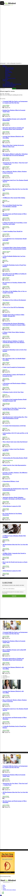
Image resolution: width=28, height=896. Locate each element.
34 (4, 559)
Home (4, 65)
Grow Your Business (9, 67)
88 (4, 542)
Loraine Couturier (6, 209)
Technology (7, 75)
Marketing (7, 70)
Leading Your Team (9, 68)
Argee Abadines (6, 242)
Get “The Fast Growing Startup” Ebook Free (12, 84)
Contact (4, 888)
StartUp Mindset (6, 131)
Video (6, 77)
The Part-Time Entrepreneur (8, 86)
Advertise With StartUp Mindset (9, 85)
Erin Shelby (5, 309)
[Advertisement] (14, 20)
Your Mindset (5, 79)
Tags (4, 887)
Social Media (8, 74)
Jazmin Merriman (6, 403)
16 (4, 380)
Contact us (5, 80)
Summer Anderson (6, 251)
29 (4, 511)
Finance (6, 73)
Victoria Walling (6, 105)
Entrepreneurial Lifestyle (10, 78)
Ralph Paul (5, 200)
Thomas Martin (6, 149)
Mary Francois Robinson (8, 460)
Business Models (8, 72)
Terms (4, 885)
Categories (5, 66)
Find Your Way (8, 71)
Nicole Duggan (6, 226)
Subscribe (14, 596)
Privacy (4, 886)
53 (4, 195)
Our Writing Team (9, 82)
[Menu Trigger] (2, 3)
